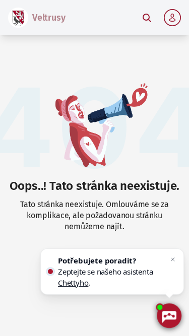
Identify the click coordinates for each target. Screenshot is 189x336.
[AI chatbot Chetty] (168, 315)
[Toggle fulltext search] (147, 18)
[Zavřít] (172, 259)
